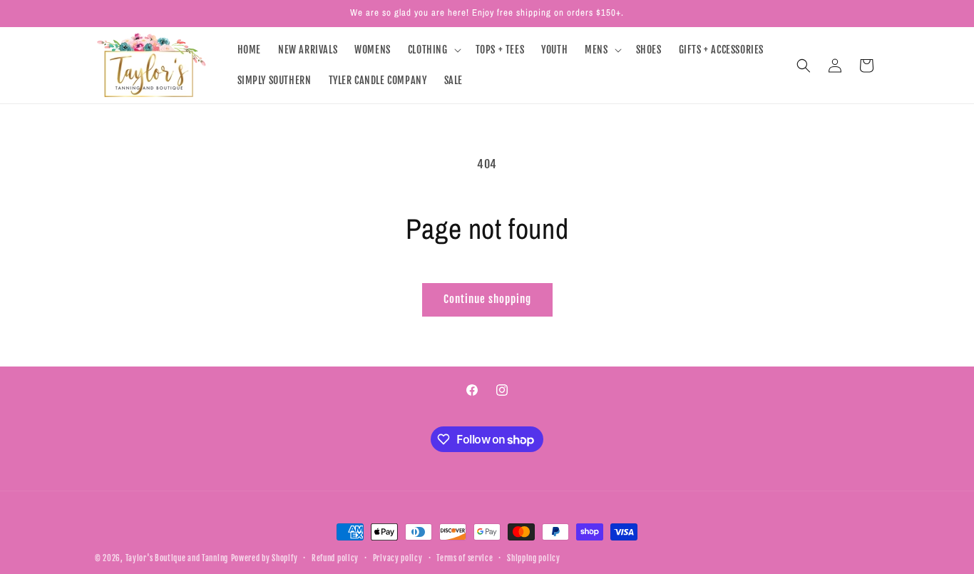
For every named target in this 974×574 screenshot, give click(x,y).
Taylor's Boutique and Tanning (176, 558)
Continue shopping (487, 299)
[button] (433, 50)
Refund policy (335, 558)
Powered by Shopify (264, 558)
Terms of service (464, 558)
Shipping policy (533, 558)
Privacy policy (398, 558)
